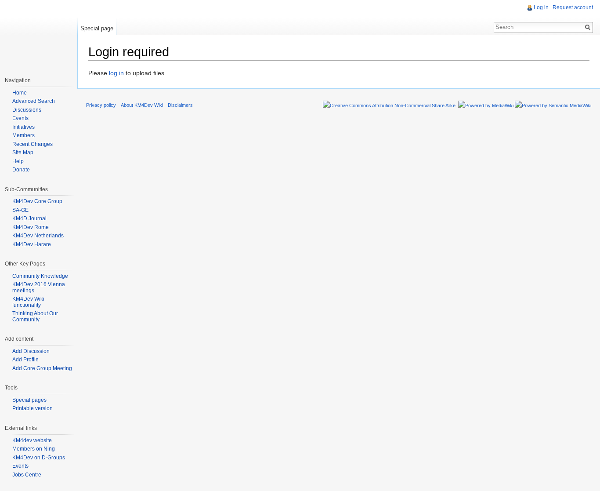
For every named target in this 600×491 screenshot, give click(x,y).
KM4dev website (32, 440)
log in (116, 72)
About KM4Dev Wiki (142, 105)
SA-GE (20, 210)
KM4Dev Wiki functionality (28, 302)
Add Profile (25, 359)
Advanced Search (33, 101)
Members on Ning (33, 449)
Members (23, 135)
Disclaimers (180, 105)
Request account (573, 7)
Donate (21, 170)
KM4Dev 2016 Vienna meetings (38, 287)
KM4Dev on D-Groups (38, 458)
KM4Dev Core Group (37, 201)
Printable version (32, 408)
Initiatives (23, 127)
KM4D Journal (29, 218)
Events (20, 118)
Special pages (29, 400)
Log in (541, 7)
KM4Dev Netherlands (38, 236)
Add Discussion (31, 351)
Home (19, 93)
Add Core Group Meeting (42, 368)
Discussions (26, 110)
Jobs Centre (26, 475)
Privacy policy (101, 105)
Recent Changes (32, 144)
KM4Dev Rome (30, 227)
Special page (96, 28)
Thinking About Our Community (35, 316)
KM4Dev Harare (31, 244)
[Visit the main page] (39, 35)
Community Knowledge (40, 276)
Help (18, 161)
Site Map (22, 152)
